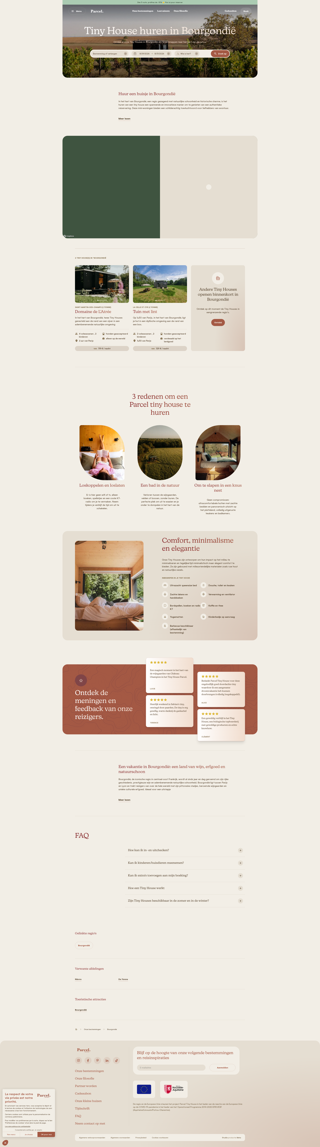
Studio (225, 1137)
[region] (111, 187)
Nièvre (78, 979)
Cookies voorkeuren (160, 1137)
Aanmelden (222, 1067)
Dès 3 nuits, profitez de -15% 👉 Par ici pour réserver (160, 2)
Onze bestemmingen (142, 11)
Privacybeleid (141, 1137)
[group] (102, 284)
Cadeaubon (230, 11)
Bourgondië (84, 945)
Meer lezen (124, 118)
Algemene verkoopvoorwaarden (92, 1137)
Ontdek (218, 322)
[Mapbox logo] (68, 236)
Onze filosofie (181, 11)
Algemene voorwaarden (120, 1137)
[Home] (97, 11)
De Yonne (123, 979)
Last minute (163, 11)
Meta (239, 1137)
